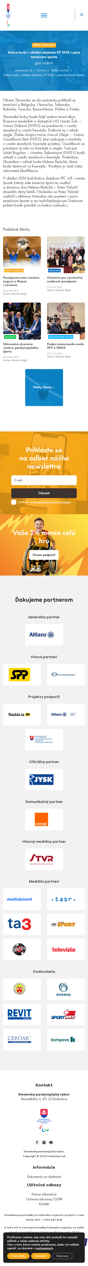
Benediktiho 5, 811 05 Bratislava (44, 1099)
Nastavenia (62, 1256)
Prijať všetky (18, 1256)
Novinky (41, 70)
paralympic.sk (24, 70)
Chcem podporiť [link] (44, 555)
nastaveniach (44, 1248)
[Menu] (44, 15)
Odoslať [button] (44, 493)
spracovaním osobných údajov (52, 502)
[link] (44, 1119)
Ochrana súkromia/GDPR (44, 1199)
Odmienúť (40, 1256)
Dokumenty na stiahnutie (44, 1176)
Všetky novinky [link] (44, 45)
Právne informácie (44, 1194)
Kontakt (44, 1203)
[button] (81, 15)
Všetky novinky (60, 70)
